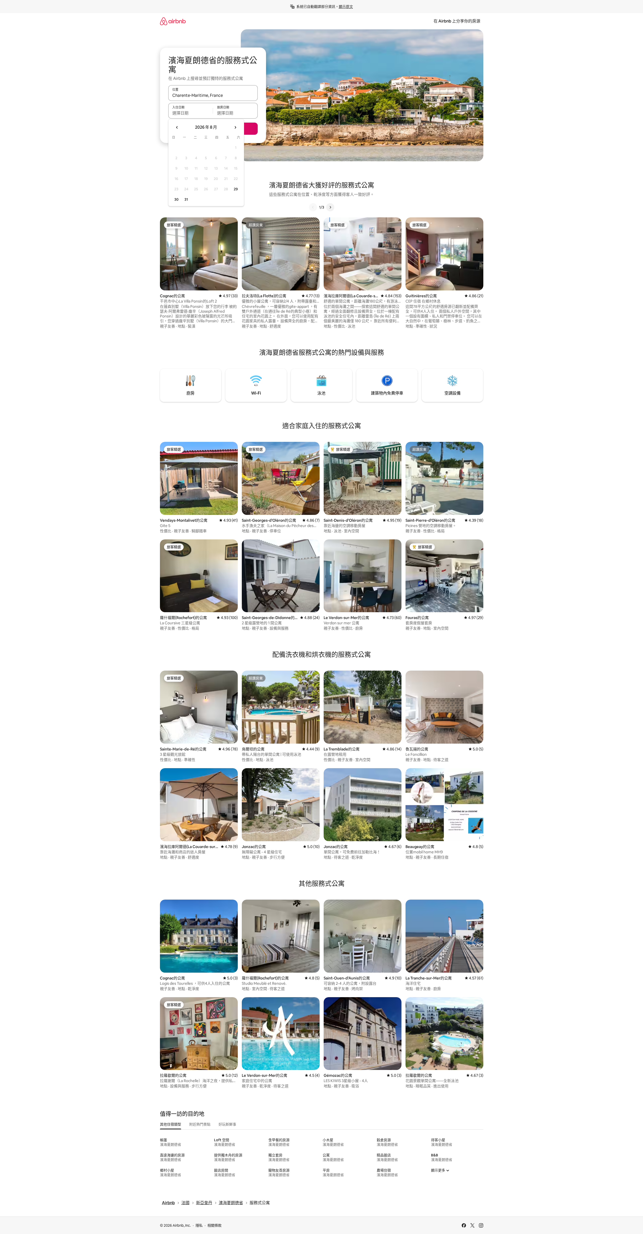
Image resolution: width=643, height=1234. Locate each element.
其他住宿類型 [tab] (170, 1124)
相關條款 (214, 1225)
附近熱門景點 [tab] (199, 1124)
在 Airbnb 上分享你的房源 (457, 21)
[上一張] (313, 207)
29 (236, 189)
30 (176, 199)
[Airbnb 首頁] (173, 21)
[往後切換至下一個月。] (235, 127)
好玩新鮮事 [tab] (227, 1124)
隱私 (199, 1225)
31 (186, 199)
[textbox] (190, 113)
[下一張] (330, 207)
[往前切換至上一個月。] (177, 127)
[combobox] (213, 95)
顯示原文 (346, 6)
